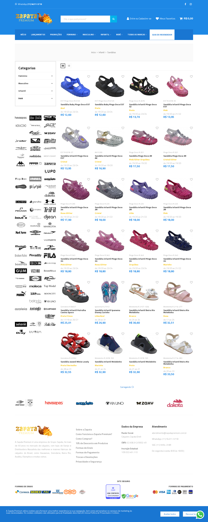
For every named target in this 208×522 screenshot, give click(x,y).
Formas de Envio (84, 448)
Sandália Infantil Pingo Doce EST (177, 105)
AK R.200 (98, 152)
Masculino (88, 34)
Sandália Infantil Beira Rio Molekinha (142, 311)
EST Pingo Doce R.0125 (70, 100)
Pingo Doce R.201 (136, 152)
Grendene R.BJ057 (68, 306)
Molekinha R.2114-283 (172, 358)
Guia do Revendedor (162, 34)
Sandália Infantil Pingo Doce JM (108, 208)
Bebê (118, 34)
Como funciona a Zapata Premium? (94, 434)
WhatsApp (30, 4)
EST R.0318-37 (67, 152)
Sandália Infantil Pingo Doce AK (108, 157)
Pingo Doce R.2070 (137, 100)
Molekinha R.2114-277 (172, 306)
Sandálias (111, 52)
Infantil (105, 34)
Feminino (71, 34)
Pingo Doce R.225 (102, 203)
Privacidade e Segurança (89, 461)
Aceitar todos (170, 514)
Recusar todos (192, 514)
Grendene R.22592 (68, 358)
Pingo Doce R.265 (68, 203)
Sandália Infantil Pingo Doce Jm (74, 208)
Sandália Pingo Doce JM (140, 155)
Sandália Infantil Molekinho (108, 361)
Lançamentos (38, 34)
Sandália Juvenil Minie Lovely (75, 361)
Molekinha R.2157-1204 (139, 306)
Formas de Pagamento (87, 452)
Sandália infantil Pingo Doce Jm (74, 259)
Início (23, 34)
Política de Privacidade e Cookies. (105, 512)
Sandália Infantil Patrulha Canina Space (73, 311)
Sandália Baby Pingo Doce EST (75, 104)
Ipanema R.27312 (102, 306)
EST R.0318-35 (169, 100)
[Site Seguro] (129, 496)
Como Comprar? (84, 438)
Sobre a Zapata (84, 429)
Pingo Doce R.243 (68, 255)
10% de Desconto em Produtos (92, 443)
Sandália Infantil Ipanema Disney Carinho (107, 311)
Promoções (56, 34)
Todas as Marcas (136, 34)
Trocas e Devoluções (87, 457)
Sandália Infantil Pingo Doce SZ (143, 105)
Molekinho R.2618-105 (104, 358)
